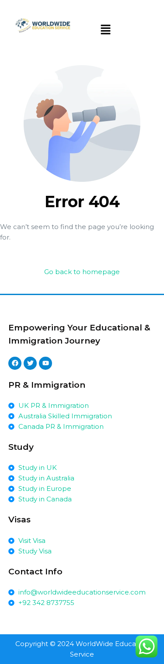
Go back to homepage (82, 272)
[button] (106, 30)
